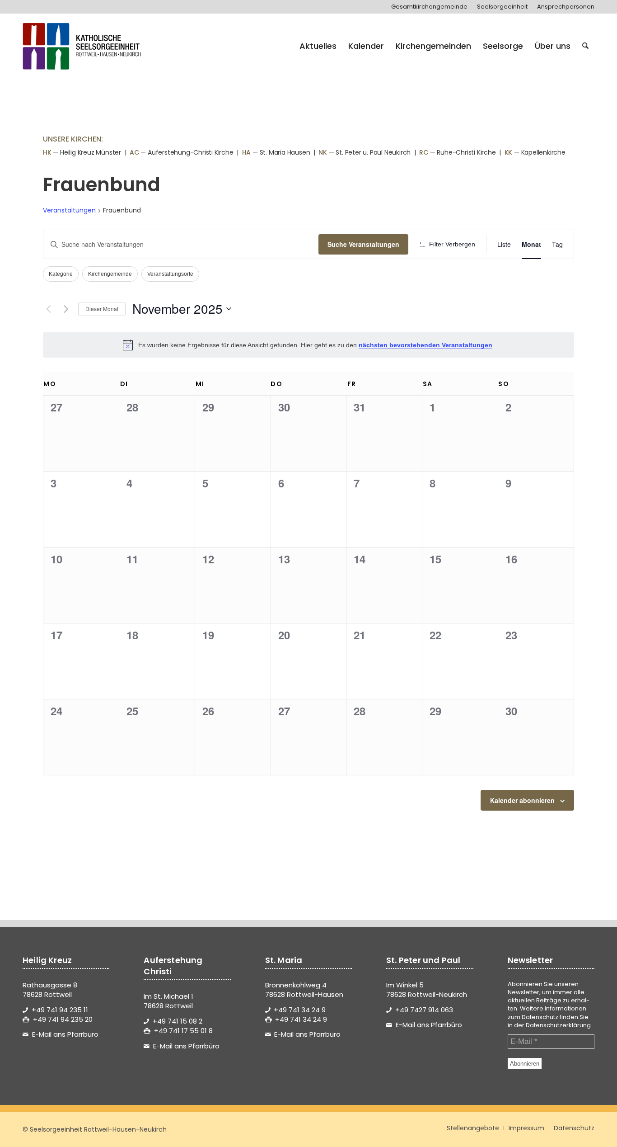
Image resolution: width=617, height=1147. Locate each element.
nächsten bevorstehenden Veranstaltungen (425, 345)
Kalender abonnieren (522, 800)
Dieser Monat (101, 308)
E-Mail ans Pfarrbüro (65, 1034)
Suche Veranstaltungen (363, 244)
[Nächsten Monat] (66, 308)
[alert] (308, 345)
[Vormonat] (48, 308)
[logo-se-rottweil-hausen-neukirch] (83, 46)
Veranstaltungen (69, 210)
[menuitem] (429, 7)
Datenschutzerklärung (558, 1025)
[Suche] (585, 46)
